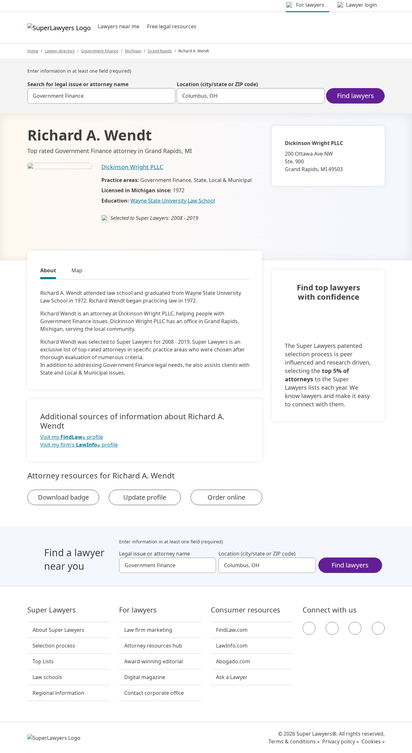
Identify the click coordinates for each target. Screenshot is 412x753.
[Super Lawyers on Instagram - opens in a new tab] (332, 628)
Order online (226, 497)
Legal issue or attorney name (154, 553)
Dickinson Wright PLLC (132, 167)
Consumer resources (245, 609)
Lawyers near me (118, 26)
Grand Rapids (160, 51)
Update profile (144, 497)
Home (32, 51)
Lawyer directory (60, 51)
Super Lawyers (51, 609)
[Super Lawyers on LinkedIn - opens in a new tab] (378, 628)
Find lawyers (355, 95)
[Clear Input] (168, 96)
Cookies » (373, 741)
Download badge (63, 497)
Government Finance (99, 51)
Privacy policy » (340, 741)
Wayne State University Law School (172, 200)
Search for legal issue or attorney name (77, 84)
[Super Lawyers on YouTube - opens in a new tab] (355, 628)
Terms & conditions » (294, 741)
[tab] (48, 271)
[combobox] (101, 96)
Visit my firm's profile (79, 445)
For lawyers (138, 609)
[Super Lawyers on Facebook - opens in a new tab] (309, 628)
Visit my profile (71, 437)
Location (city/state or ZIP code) (217, 84)
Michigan (133, 51)
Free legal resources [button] (171, 26)
